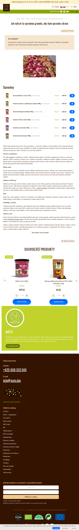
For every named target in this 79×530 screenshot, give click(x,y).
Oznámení (6, 450)
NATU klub (6, 424)
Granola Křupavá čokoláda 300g (23, 111)
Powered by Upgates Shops (46, 510)
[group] (21, 280)
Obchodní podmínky (9, 443)
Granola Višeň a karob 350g (22, 120)
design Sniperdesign (60, 510)
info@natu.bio (12, 380)
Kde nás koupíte (8, 466)
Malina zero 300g (21, 281)
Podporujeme (7, 431)
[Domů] (6, 7)
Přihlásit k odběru (31, 497)
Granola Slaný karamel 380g (22, 136)
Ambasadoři (7, 469)
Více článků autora (12, 346)
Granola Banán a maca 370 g (22, 95)
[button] (72, 95)
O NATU (5, 411)
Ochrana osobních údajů (11, 447)
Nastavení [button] (74, 528)
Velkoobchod (7, 437)
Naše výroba (7, 421)
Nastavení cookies (32, 510)
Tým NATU (6, 418)
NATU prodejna (8, 434)
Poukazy (6, 463)
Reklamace (6, 456)
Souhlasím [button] (56, 528)
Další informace (72, 525)
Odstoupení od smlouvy (11, 453)
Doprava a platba (8, 440)
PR (4, 427)
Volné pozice (7, 472)
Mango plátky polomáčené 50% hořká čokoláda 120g (58, 282)
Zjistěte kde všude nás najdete (11, 402)
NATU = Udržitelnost (9, 415)
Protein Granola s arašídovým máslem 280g (27, 103)
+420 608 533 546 (15, 369)
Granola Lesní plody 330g (21, 128)
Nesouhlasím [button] (65, 528)
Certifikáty (6, 460)
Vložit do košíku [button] (22, 301)
